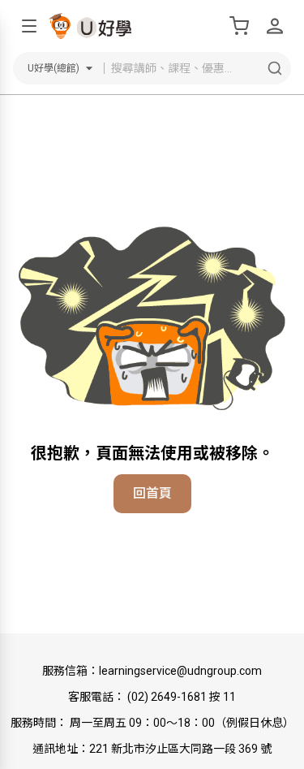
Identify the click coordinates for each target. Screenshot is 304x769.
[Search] (274, 68)
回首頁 (152, 493)
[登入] (275, 26)
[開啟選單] (29, 26)
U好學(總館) (53, 68)
